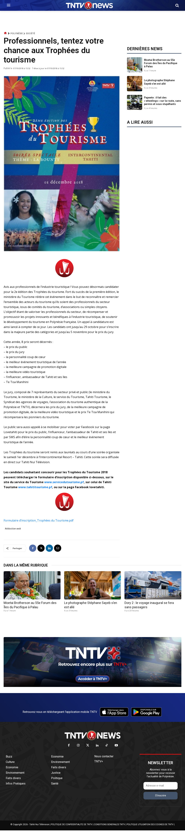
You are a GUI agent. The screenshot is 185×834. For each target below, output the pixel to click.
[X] (41, 548)
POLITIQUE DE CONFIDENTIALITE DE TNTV (71, 824)
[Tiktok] (107, 745)
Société (30, 33)
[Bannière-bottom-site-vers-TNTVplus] (92, 686)
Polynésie (16, 33)
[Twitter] (88, 745)
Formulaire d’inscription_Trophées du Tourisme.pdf (39, 520)
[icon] (5, 33)
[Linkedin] (49, 548)
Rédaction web (13, 528)
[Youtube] (116, 745)
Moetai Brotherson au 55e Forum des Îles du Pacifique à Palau (160, 63)
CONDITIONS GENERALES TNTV (109, 824)
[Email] (57, 548)
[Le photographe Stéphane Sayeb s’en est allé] (134, 83)
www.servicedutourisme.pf (64, 482)
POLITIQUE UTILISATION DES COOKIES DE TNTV (150, 824)
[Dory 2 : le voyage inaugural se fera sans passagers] (152, 585)
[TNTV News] (92, 735)
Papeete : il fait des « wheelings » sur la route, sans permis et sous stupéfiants (162, 100)
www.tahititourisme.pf (35, 487)
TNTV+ (98, 761)
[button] (177, 5)
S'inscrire (160, 795)
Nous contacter (103, 756)
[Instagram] (78, 745)
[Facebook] (32, 548)
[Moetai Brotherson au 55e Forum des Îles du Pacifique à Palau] (134, 64)
